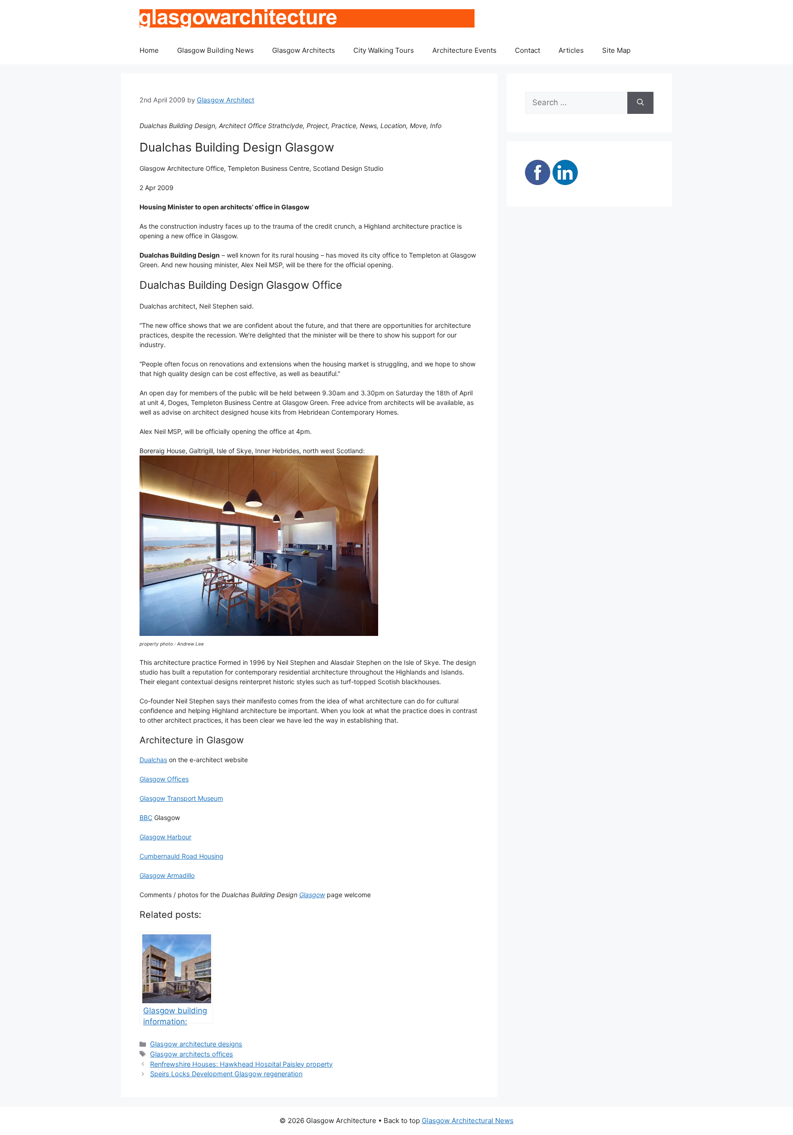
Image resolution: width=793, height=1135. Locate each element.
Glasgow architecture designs (196, 1044)
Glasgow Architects (303, 50)
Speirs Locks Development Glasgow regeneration (226, 1074)
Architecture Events (464, 50)
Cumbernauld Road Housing (181, 856)
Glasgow (312, 895)
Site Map (616, 50)
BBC (146, 817)
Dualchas (153, 760)
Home (149, 50)
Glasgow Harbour (165, 837)
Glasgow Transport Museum (181, 798)
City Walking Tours (383, 50)
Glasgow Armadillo (167, 875)
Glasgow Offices (164, 779)
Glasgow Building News (215, 50)
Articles (571, 50)
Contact (527, 50)
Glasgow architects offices (191, 1054)
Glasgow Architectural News (468, 1120)
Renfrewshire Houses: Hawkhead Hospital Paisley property (241, 1064)
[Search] (640, 103)
